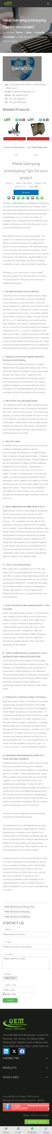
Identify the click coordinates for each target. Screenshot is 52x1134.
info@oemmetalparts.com (23, 92)
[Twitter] (14, 1051)
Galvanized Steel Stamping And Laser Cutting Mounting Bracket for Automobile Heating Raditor (14, 147)
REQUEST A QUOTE (37, 1122)
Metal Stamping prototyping (17, 912)
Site (36, 187)
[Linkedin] (6, 1051)
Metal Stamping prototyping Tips (19, 907)
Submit (10, 1000)
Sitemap (41, 1100)
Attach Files (10, 978)
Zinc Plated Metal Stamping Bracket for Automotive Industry (38, 147)
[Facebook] (22, 1051)
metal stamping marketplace (17, 917)
